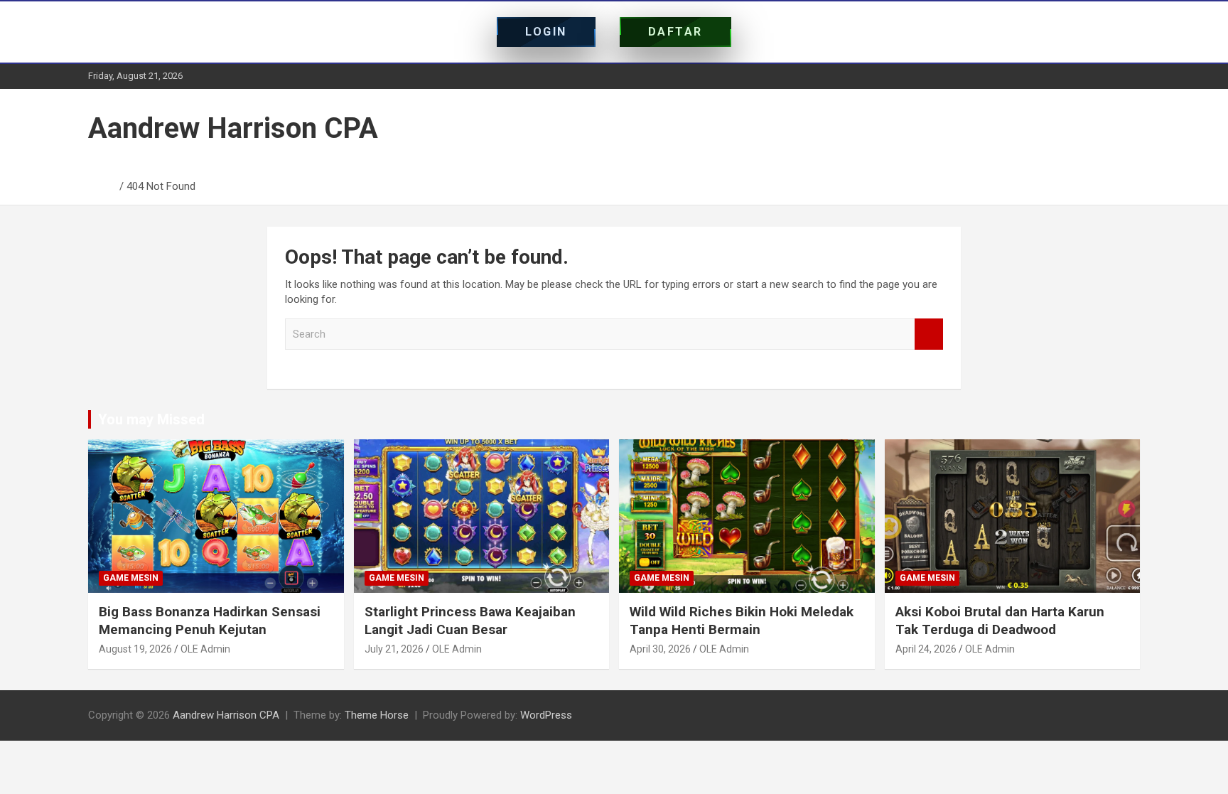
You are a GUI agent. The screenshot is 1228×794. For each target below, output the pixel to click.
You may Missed (151, 419)
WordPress (546, 715)
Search (929, 334)
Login (546, 31)
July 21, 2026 (394, 649)
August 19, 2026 (135, 649)
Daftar (675, 31)
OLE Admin (205, 649)
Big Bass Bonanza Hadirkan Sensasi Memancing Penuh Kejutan (210, 620)
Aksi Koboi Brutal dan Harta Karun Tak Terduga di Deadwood (999, 620)
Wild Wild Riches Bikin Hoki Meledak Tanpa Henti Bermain (741, 620)
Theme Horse (377, 715)
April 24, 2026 (926, 649)
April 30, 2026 (660, 649)
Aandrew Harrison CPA (233, 128)
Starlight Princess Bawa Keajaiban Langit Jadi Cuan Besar (470, 620)
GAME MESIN (130, 578)
